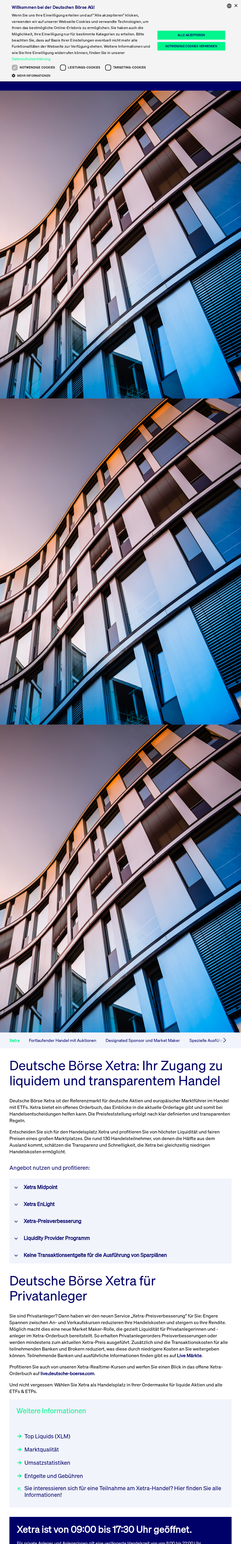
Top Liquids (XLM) (47, 1436)
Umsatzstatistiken (47, 1462)
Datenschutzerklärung (31, 58)
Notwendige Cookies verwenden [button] (191, 46)
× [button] (235, 6)
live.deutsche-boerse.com (67, 1373)
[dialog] (120, 40)
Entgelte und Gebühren (53, 1476)
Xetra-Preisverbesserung (52, 1220)
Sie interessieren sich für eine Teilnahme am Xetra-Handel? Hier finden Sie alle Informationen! (122, 1491)
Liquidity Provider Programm (57, 1237)
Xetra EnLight (39, 1203)
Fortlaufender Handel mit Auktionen (62, 1040)
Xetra (14, 1040)
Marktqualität (41, 1449)
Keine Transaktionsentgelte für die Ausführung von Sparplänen (95, 1254)
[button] (82, 75)
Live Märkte (189, 1355)
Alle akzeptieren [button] (191, 35)
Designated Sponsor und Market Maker (143, 1040)
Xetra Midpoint (40, 1186)
